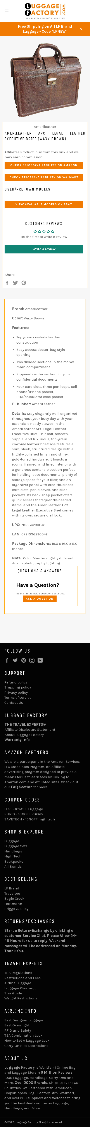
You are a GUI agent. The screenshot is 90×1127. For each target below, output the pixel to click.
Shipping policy (17, 687)
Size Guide (13, 993)
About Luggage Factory (24, 734)
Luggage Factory (27, 1122)
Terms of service (17, 697)
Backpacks (13, 861)
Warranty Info (17, 739)
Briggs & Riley (16, 908)
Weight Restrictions (20, 998)
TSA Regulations (18, 972)
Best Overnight (16, 1025)
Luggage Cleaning (20, 988)
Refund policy (16, 682)
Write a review (44, 249)
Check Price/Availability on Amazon (44, 165)
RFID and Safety (17, 1030)
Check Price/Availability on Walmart (43, 177)
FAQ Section (22, 787)
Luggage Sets (15, 846)
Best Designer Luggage (23, 1020)
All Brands (13, 866)
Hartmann (13, 903)
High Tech (13, 856)
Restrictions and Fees (22, 978)
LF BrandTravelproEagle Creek (14, 893)
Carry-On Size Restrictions (26, 1045)
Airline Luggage (17, 983)
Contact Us (13, 702)
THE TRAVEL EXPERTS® (25, 724)
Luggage (11, 841)
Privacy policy (16, 692)
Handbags (13, 851)
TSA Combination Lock (23, 1035)
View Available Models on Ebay (44, 204)
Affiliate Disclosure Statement (30, 729)
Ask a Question (40, 598)
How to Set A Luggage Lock (27, 1040)
